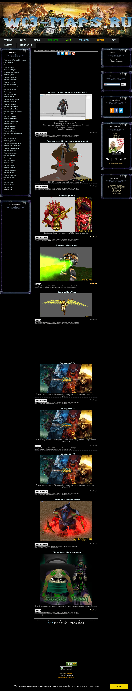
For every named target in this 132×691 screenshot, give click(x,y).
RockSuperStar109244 (50, 287)
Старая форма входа (116, 163)
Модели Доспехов (10, 84)
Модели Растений (10, 101)
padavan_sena (57, 189)
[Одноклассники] (66, 53)
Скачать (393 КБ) (41, 544)
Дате (49, 621)
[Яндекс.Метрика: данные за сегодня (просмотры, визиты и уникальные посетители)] (66, 668)
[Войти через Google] (121, 159)
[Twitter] (62, 53)
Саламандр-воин (67, 196)
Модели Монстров (10, 150)
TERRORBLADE (52, 240)
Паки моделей (8, 62)
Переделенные (9, 67)
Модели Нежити (9, 182)
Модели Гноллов (9, 165)
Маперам (8, 45)
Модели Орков (9, 185)
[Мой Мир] (69, 53)
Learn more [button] (94, 686)
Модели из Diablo (9, 128)
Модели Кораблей (10, 89)
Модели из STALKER (11, 123)
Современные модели (11, 72)
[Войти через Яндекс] (116, 159)
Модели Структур (10, 94)
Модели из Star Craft (10, 119)
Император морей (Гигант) (67, 499)
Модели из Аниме (10, 136)
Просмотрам (91, 621)
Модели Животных (10, 104)
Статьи (37, 40)
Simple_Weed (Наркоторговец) (67, 552)
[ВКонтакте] (58, 53)
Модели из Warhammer (11, 114)
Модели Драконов (10, 158)
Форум (23, 40)
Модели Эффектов (10, 77)
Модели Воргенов (10, 138)
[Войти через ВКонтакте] (107, 159)
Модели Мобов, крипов (11, 99)
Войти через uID (116, 154)
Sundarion (48, 403)
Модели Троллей (9, 172)
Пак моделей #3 (67, 454)
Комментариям (72, 621)
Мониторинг (26, 45)
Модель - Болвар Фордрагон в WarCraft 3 (67, 92)
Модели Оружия (9, 82)
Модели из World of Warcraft (13, 111)
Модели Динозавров (10, 153)
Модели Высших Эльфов (12, 143)
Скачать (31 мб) (41, 400)
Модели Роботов (9, 167)
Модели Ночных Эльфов (12, 145)
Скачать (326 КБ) (41, 237)
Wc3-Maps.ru (38, 50)
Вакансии (62, 675)
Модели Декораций (10, 92)
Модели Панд (8, 187)
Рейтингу (63, 621)
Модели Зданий (9, 74)
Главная (8, 40)
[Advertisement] (15, 250)
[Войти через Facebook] (112, 159)
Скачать (38, 284)
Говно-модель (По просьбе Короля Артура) (67, 141)
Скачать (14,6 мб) (41, 491)
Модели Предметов (10, 79)
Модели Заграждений (11, 87)
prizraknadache (63, 613)
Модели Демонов (9, 155)
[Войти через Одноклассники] (125, 159)
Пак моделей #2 (67, 408)
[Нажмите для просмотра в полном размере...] (66, 120)
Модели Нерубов (9, 160)
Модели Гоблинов (10, 170)
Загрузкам (82, 621)
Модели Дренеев (9, 141)
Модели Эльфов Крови (11, 148)
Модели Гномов (9, 163)
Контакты (70, 675)
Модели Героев (9, 96)
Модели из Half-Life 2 (11, 106)
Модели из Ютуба (10, 70)
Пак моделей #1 (67, 363)
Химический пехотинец (67, 245)
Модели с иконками (10, 65)
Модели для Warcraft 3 (51, 50)
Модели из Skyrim (10, 116)
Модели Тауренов (10, 175)
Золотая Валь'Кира (67, 292)
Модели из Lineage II (10, 126)
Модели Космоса (9, 177)
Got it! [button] (119, 686)
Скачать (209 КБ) (41, 186)
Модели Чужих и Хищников (13, 133)
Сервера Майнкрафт (116, 60)
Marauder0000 (53, 136)
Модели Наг (8, 189)
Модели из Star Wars (11, 121)
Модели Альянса (9, 180)
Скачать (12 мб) (41, 133)
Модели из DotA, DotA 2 (11, 109)
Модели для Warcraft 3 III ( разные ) (15, 60)
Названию (55, 621)
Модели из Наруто (10, 131)
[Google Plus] (73, 53)
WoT (114, 40)
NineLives (37, 547)
